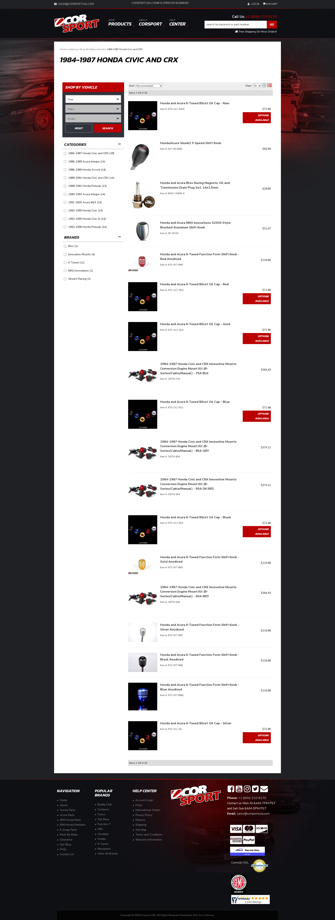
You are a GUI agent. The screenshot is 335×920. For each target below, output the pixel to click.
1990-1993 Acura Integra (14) (86, 194)
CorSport (103, 809)
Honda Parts (67, 810)
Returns (140, 819)
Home (63, 800)
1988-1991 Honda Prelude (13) (87, 186)
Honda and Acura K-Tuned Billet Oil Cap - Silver (195, 723)
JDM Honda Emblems (72, 824)
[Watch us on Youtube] (239, 789)
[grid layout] (264, 86)
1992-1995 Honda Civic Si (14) (87, 219)
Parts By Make (69, 834)
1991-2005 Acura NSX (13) (85, 202)
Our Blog (65, 844)
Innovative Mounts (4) (81, 254)
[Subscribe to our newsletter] (264, 789)
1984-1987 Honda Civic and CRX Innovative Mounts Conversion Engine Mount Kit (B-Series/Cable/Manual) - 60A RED (198, 592)
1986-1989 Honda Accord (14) (87, 170)
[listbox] (93, 99)
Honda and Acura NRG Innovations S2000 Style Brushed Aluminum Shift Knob (195, 225)
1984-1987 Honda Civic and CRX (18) (91, 153)
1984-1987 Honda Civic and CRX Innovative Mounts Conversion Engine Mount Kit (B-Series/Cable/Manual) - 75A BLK (198, 368)
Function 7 (104, 824)
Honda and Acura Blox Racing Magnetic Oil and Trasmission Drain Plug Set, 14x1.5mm (195, 185)
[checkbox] (65, 246)
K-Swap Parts (68, 829)
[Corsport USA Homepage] (76, 23)
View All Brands (108, 853)
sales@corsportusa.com (76, 4)
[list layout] (270, 86)
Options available (262, 117)
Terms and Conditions (149, 834)
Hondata (103, 834)
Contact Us (67, 854)
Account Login (144, 800)
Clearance (66, 839)
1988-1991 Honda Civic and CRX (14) (91, 178)
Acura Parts (67, 815)
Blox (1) (73, 246)
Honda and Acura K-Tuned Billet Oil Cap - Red (194, 284)
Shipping (141, 824)
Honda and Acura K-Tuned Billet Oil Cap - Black (195, 517)
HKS (100, 829)
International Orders (148, 810)
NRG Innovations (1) (80, 270)
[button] (241, 24)
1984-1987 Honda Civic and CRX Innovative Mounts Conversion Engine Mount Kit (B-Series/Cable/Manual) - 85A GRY (198, 446)
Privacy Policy (144, 815)
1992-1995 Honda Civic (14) (85, 210)
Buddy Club (105, 804)
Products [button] (119, 22)
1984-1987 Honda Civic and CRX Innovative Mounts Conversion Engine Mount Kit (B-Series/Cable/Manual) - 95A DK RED (198, 484)
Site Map (141, 829)
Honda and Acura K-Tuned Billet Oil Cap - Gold (195, 324)
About (63, 805)
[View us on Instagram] (247, 789)
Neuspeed (104, 848)
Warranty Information (149, 839)
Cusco (101, 814)
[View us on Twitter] (255, 789)
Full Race (103, 819)
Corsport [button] (150, 22)
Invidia (101, 838)
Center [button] (177, 22)
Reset (79, 128)
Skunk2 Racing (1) (79, 279)
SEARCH (107, 128)
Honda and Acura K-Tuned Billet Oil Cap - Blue (195, 402)
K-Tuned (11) (76, 262)
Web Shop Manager (203, 915)
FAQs (63, 849)
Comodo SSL (240, 862)
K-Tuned (103, 843)
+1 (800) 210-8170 (261, 16)
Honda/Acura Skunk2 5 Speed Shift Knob (190, 143)
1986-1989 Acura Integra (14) (86, 161)
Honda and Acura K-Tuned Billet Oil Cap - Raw (194, 103)
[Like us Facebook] (231, 789)
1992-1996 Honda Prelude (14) (87, 227)
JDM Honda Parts (70, 819)
